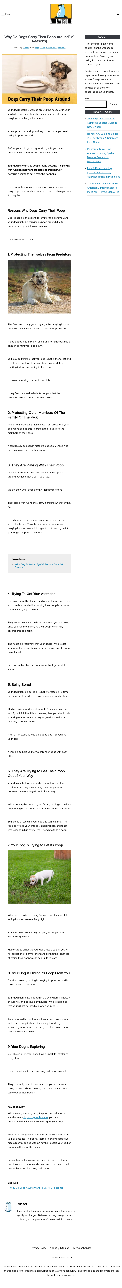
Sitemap (64, 1248)
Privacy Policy (38, 1248)
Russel (26, 48)
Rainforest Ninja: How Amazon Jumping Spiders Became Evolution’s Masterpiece (101, 155)
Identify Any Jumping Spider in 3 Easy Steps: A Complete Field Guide (102, 138)
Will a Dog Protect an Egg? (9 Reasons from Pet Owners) (39, 566)
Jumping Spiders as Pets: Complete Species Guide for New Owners (102, 122)
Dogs (37, 48)
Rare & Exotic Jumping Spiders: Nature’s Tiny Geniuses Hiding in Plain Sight (103, 172)
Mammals (61, 48)
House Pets (51, 48)
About (53, 1248)
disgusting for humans (35, 1117)
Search (88, 98)
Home (42, 48)
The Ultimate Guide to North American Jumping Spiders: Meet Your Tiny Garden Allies (103, 187)
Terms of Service (82, 1248)
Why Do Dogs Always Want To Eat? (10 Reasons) (36, 1187)
